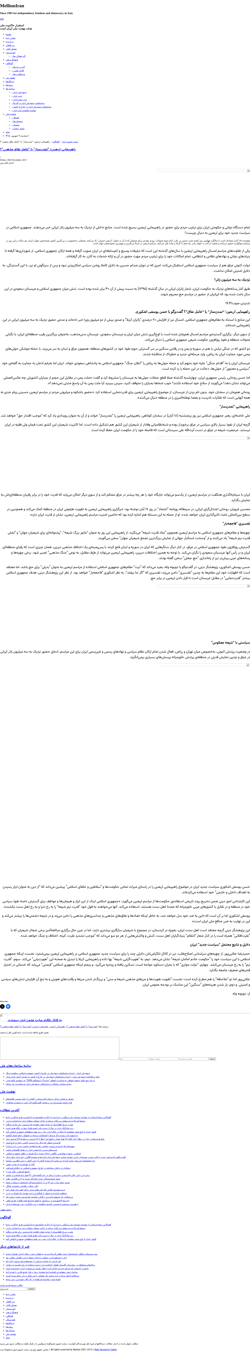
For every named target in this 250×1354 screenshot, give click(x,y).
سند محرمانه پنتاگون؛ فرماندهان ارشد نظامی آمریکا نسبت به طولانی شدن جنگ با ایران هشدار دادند (52, 1254)
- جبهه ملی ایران (19, 92)
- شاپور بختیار (18, 129)
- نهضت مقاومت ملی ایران (24, 111)
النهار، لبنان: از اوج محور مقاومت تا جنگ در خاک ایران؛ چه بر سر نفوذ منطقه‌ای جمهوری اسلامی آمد (51, 1132)
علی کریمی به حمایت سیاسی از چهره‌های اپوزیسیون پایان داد (33, 1261)
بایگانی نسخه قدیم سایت (11, 1285)
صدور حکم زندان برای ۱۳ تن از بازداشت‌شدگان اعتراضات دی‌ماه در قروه (38, 1183)
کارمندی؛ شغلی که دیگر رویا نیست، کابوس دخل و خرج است (33, 1143)
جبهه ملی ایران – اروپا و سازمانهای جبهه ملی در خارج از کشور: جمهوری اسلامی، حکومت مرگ (48, 1073)
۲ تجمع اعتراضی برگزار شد (18, 1172)
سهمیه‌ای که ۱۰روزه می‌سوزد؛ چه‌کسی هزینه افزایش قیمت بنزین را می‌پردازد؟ (40, 1146)
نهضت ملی (11, 114)
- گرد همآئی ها (18, 56)
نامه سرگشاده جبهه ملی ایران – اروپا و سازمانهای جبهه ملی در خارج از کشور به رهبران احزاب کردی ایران (53, 1077)
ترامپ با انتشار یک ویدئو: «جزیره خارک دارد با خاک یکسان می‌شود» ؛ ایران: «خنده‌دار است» (47, 1269)
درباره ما (9, 42)
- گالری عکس (18, 71)
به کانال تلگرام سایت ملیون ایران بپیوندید (34, 1020)
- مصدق (15, 125)
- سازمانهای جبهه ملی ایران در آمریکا (28, 103)
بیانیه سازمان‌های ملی (15, 1066)
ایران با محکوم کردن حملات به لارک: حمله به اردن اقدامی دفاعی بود (36, 1258)
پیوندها (9, 85)
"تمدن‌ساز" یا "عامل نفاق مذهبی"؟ (82, 1027)
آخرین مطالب (9, 1110)
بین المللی (10, 45)
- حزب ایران (17, 96)
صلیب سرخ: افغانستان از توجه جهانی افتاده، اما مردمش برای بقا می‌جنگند (39, 1125)
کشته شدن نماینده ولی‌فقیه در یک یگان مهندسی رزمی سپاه (33, 1279)
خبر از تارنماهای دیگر (15, 1247)
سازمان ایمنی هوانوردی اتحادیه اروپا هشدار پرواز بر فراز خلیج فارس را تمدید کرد (42, 1272)
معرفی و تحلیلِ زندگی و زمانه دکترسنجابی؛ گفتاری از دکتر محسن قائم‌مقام (40, 1099)
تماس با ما (10, 38)
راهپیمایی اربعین (57, 1027)
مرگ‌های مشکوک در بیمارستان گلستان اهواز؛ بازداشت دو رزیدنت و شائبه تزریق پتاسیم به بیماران (50, 1265)
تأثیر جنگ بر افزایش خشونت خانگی (22, 1186)
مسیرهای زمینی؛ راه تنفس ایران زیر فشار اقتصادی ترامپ (31, 1150)
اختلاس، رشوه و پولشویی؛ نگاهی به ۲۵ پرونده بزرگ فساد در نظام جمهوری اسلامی (43, 1154)
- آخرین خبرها (18, 67)
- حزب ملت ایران (19, 100)
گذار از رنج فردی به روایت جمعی (20, 1164)
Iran (2, 19)
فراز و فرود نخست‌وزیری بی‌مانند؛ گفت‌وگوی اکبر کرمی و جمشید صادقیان (39, 1103)
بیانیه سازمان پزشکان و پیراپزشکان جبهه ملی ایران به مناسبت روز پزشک (38, 1084)
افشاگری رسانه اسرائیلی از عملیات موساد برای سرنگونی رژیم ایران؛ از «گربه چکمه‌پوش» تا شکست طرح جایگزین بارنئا (58, 1117)
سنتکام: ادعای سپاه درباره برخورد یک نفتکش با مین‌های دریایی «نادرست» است (42, 1276)
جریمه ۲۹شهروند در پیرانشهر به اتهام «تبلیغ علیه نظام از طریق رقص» (37, 1201)
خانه (8, 132)
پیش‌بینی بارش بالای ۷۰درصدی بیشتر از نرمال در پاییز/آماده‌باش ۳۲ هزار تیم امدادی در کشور (48, 1175)
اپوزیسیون (10, 53)
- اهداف (15, 118)
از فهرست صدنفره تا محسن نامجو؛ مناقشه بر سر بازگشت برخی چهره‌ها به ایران (42, 1204)
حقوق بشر (10, 78)
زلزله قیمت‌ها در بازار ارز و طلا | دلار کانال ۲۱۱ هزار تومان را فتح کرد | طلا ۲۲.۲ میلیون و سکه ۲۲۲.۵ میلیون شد (55, 1139)
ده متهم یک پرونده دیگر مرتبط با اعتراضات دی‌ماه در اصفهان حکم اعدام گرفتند (42, 1136)
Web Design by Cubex (105, 1350)
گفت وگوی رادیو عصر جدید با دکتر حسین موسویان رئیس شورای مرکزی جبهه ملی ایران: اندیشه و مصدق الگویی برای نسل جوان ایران (66, 1157)
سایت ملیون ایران (70, 142)
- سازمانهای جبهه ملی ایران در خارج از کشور (32, 107)
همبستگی (10, 1320)
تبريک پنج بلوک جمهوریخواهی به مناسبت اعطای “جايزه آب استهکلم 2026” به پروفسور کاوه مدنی (50, 1081)
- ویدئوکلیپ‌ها (18, 74)
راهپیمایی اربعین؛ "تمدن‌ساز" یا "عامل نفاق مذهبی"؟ (24, 1027)
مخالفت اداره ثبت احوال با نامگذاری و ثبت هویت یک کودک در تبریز (36, 1193)
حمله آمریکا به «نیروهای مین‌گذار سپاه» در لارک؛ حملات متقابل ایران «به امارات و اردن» (45, 1121)
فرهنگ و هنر (12, 60)
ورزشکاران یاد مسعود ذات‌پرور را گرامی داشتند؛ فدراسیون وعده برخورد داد (39, 1197)
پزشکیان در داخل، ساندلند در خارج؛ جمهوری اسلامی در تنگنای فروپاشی (38, 1168)
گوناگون (9, 63)
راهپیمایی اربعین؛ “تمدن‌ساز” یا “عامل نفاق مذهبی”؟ (38, 149)
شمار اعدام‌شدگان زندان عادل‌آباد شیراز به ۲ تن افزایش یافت (33, 1179)
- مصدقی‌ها (17, 121)
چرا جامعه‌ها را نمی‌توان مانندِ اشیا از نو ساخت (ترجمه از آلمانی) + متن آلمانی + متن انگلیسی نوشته (50, 1161)
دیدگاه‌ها (10, 82)
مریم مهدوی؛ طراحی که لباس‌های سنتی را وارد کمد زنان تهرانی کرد (35, 1190)
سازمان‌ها (10, 89)
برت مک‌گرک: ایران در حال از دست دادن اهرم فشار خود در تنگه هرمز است (39, 1128)
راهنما (8, 34)
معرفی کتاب (11, 49)
